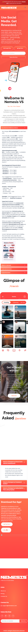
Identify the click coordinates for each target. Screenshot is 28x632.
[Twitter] (5, 616)
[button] (1, 322)
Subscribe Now (13, 57)
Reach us (14, 395)
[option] (14, 321)
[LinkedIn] (9, 616)
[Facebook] (2, 616)
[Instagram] (13, 616)
